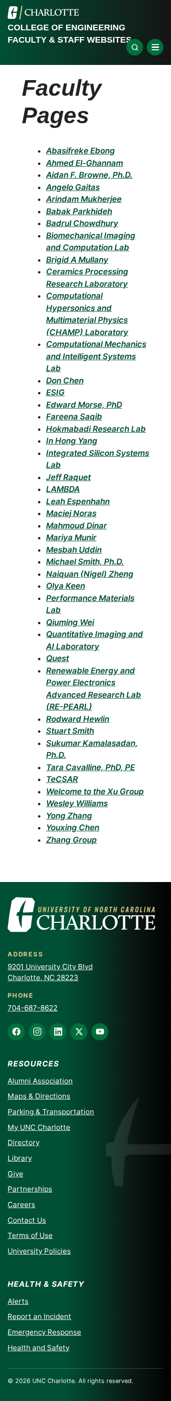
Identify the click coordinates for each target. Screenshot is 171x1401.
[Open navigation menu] (155, 47)
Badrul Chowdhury (82, 223)
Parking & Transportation (51, 1111)
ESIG (55, 392)
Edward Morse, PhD (84, 404)
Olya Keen (65, 586)
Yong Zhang (69, 815)
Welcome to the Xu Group (95, 791)
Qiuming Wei (70, 622)
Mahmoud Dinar (76, 525)
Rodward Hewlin (77, 719)
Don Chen (65, 380)
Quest (57, 658)
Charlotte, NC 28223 (43, 977)
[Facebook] (16, 1031)
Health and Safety (38, 1347)
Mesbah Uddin (74, 550)
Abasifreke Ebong (80, 150)
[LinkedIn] (57, 1031)
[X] (78, 1031)
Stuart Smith (70, 731)
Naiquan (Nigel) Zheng (89, 574)
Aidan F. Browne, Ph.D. (89, 175)
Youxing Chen (72, 827)
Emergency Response (44, 1332)
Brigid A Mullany (77, 259)
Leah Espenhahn (78, 501)
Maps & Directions (39, 1096)
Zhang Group (71, 840)
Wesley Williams (77, 803)
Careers (21, 1204)
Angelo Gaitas (73, 187)
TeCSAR (62, 779)
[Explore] (134, 47)
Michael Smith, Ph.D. (85, 561)
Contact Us (27, 1220)
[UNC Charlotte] (43, 13)
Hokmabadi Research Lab (96, 429)
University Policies (39, 1250)
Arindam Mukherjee (84, 199)
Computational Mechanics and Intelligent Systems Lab (96, 356)
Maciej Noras (71, 513)
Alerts (18, 1301)
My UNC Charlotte (39, 1127)
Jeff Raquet (68, 477)
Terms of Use (30, 1235)
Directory (23, 1142)
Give (15, 1173)
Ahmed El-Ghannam (84, 163)
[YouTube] (99, 1031)
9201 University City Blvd (50, 966)
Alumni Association (40, 1080)
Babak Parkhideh (79, 211)
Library (20, 1158)
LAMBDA (63, 489)
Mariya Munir (71, 537)
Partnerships (30, 1188)
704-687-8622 (32, 1007)
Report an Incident (39, 1316)
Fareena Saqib (74, 416)
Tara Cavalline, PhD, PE (90, 767)
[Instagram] (37, 1031)
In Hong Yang (71, 441)
